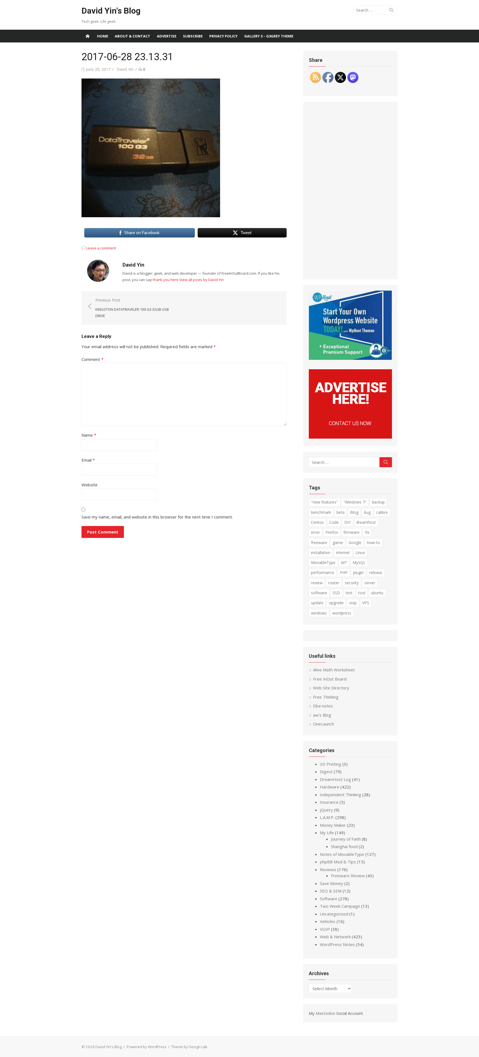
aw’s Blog (322, 715)
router (333, 582)
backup (378, 502)
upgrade (336, 602)
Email (88, 460)
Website (89, 484)
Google (354, 542)
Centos (317, 522)
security (352, 582)
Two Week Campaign (340, 906)
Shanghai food (344, 846)
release (375, 572)
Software (328, 898)
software (319, 592)
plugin (358, 572)
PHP (344, 572)
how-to (373, 542)
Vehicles (327, 921)
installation (320, 552)
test (349, 592)
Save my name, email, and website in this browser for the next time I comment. (157, 517)
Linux (360, 552)
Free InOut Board (329, 679)
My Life (327, 832)
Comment (92, 359)
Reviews (328, 869)
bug (367, 512)
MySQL (359, 562)
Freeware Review (348, 875)
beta (341, 512)
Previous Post (132, 307)
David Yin (125, 69)
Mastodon (325, 1013)
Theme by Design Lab (189, 1046)
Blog (354, 512)
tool (361, 592)
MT (344, 562)
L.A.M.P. (327, 817)
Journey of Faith (346, 839)
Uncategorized (334, 914)
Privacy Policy (223, 36)
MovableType (323, 562)
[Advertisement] (350, 190)
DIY (347, 522)
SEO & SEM (331, 891)
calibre (382, 512)
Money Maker (333, 825)
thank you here (166, 279)
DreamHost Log (335, 779)
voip (353, 602)
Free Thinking (325, 697)
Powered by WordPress (147, 1046)
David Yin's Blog (111, 11)
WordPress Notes (337, 944)
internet (343, 552)
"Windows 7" (354, 502)
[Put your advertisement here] (350, 437)
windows (319, 613)
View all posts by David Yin (201, 279)
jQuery (326, 810)
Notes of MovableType (342, 854)
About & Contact (132, 36)
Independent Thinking (340, 794)
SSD (336, 592)
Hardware (329, 787)
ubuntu (377, 592)
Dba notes (323, 706)
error (315, 532)
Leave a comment (101, 248)
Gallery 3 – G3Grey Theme (268, 36)
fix (367, 532)
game (338, 542)
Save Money (331, 883)
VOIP (325, 929)
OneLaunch (323, 724)
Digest (326, 771)
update (317, 602)
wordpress (341, 613)
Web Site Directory (331, 688)
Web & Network (335, 936)
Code (334, 522)
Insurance (329, 802)
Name (88, 435)
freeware (319, 542)
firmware (351, 532)
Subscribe (193, 36)
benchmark (321, 512)
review (317, 582)
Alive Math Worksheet (334, 669)
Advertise (166, 36)
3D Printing (330, 764)
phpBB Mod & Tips (338, 861)
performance (322, 572)
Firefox (331, 532)
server (369, 582)
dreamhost (366, 522)
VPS (365, 602)
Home (102, 36)
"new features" (324, 502)
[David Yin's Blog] (87, 36)
